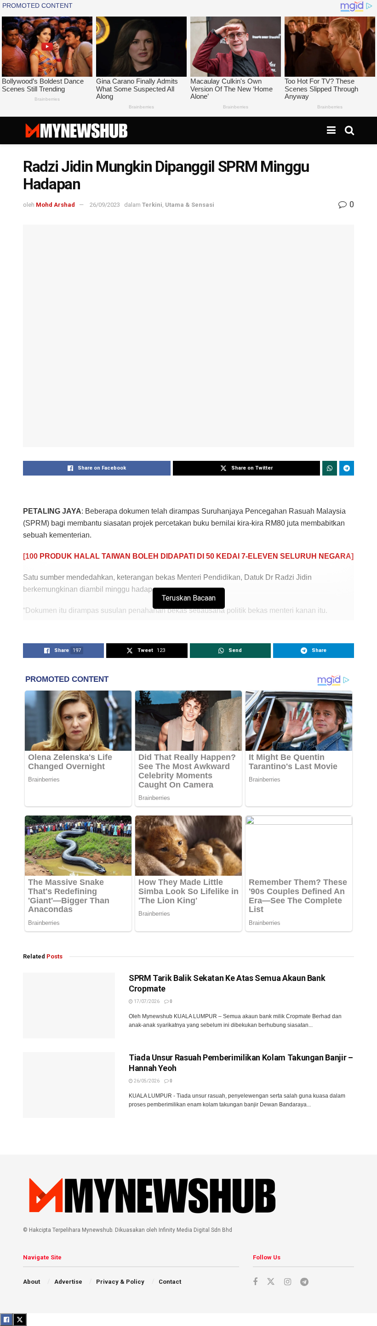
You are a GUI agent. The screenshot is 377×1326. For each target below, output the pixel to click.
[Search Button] (349, 130)
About (31, 1281)
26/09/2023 (105, 204)
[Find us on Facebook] (255, 1282)
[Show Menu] (331, 130)
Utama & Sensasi (189, 204)
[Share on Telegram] (346, 468)
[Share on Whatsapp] (329, 468)
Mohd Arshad (55, 204)
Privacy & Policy (120, 1281)
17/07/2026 (146, 1001)
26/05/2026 (146, 1080)
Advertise (68, 1281)
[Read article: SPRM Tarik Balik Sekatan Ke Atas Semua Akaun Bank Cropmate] (69, 1005)
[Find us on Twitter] (271, 1281)
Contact (170, 1281)
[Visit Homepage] (76, 130)
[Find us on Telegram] (304, 1282)
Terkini (152, 204)
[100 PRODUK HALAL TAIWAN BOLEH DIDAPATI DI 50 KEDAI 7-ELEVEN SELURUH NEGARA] (188, 556)
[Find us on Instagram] (287, 1282)
